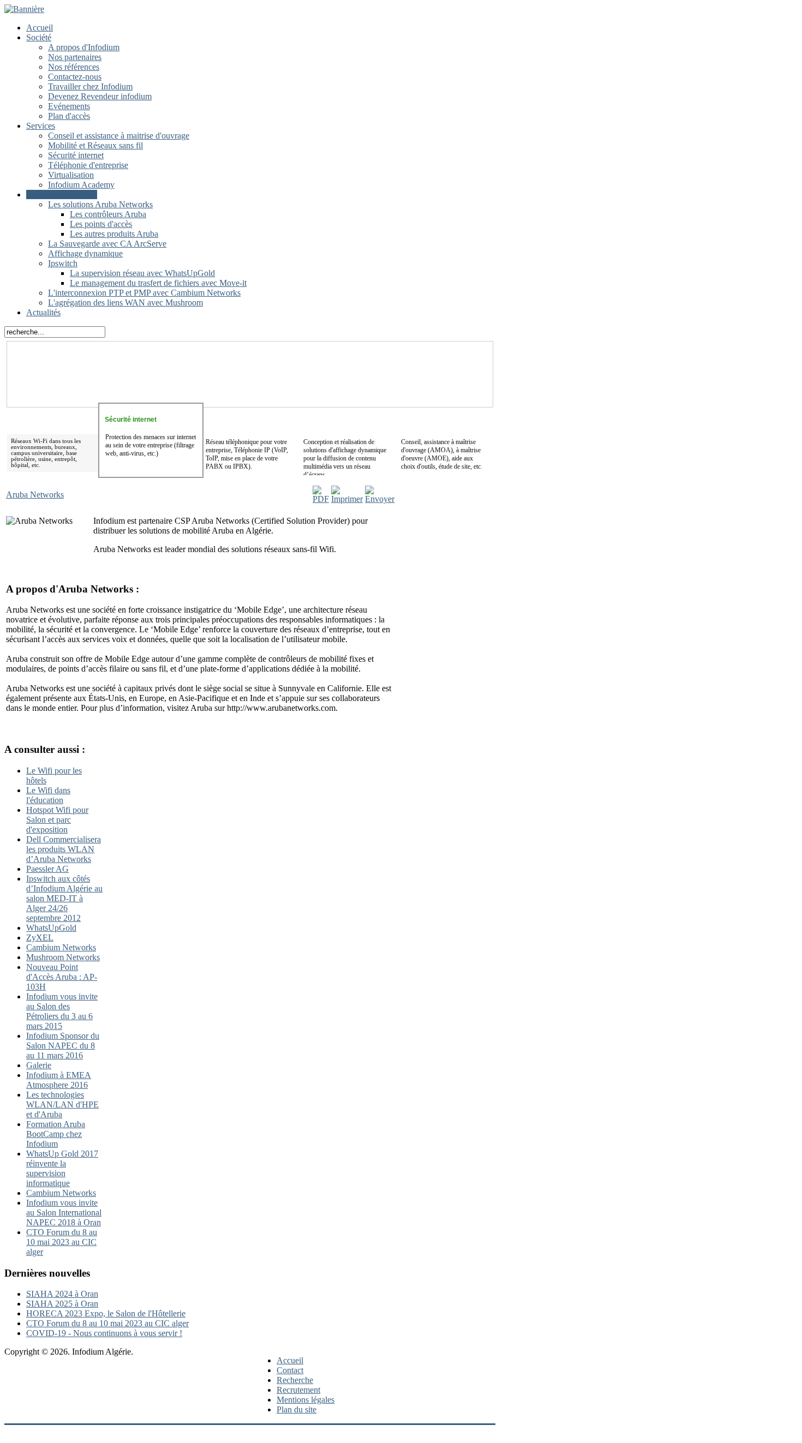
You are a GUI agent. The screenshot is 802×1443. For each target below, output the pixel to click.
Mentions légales (305, 1399)
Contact (290, 1370)
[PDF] (321, 499)
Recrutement (298, 1389)
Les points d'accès (101, 224)
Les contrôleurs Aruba (108, 214)
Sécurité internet (76, 155)
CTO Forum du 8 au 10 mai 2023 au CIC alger (61, 1242)
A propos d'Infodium (83, 47)
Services (40, 125)
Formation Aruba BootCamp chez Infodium (55, 1133)
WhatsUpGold (51, 927)
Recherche (295, 1380)
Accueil (39, 27)
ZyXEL (39, 937)
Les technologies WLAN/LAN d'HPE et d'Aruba (62, 1104)
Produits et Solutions (61, 194)
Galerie (38, 1065)
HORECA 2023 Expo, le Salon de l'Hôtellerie (105, 1313)
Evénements (69, 106)
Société (38, 37)
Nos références (73, 66)
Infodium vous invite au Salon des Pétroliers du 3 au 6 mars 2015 (62, 1011)
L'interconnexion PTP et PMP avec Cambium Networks (144, 292)
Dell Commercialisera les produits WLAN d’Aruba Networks (63, 849)
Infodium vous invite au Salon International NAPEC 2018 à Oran (63, 1212)
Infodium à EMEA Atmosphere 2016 (58, 1079)
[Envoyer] (379, 499)
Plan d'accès (69, 116)
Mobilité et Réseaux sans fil (95, 145)
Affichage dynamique (85, 253)
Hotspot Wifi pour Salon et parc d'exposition (57, 819)
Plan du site (296, 1409)
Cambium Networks (61, 947)
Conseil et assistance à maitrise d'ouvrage (118, 135)
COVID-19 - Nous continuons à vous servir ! (104, 1333)
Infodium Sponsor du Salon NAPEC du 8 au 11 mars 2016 (62, 1045)
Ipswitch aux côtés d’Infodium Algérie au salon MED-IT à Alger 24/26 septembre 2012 (64, 898)
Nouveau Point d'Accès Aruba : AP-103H (61, 976)
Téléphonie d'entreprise (88, 165)
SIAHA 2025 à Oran (62, 1303)
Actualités (43, 312)
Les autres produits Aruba (114, 233)
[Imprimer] (347, 499)
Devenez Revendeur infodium (100, 96)
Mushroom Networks (63, 957)
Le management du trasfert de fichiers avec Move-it (158, 283)
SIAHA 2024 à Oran (62, 1293)
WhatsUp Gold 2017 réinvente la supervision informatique (62, 1168)
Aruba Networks (35, 494)
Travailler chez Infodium (90, 86)
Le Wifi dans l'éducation (48, 795)
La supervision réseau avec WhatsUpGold (142, 273)
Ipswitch (62, 263)
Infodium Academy (81, 184)
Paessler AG (47, 868)
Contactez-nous (74, 76)
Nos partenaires (74, 57)
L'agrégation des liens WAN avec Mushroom (125, 302)
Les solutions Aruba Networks (100, 204)
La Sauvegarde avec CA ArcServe (107, 243)
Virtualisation (71, 174)
